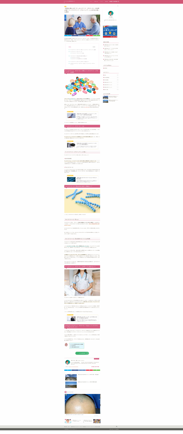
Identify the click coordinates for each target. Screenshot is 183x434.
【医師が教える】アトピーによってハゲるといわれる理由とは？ (111, 56)
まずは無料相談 (82, 353)
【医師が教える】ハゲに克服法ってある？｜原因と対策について (111, 53)
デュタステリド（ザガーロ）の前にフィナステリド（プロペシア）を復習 (83, 49)
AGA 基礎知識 (111, 77)
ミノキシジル (86, 107)
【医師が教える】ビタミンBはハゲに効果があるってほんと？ (111, 45)
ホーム (91, 1)
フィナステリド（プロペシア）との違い (77, 53)
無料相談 (106, 1)
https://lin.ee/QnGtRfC (73, 366)
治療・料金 (96, 1)
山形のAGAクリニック (111, 84)
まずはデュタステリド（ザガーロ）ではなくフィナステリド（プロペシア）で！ (83, 64)
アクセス (101, 1)
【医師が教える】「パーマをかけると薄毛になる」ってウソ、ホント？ (111, 49)
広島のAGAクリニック (111, 87)
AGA (65, 6)
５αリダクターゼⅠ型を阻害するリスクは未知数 (79, 58)
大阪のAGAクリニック (111, 82)
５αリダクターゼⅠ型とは (75, 57)
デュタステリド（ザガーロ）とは (76, 51)
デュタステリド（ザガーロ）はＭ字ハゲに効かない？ (80, 61)
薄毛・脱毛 (111, 89)
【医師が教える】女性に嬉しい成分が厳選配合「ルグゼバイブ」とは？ (111, 60)
